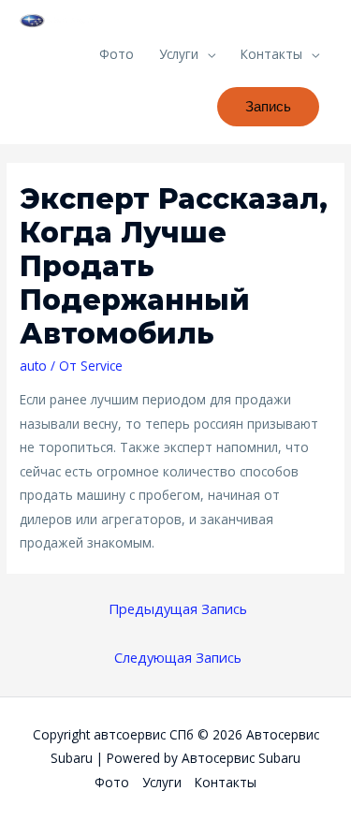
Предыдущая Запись (178, 608)
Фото (116, 54)
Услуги (178, 54)
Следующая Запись (177, 657)
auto (33, 365)
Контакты (271, 54)
